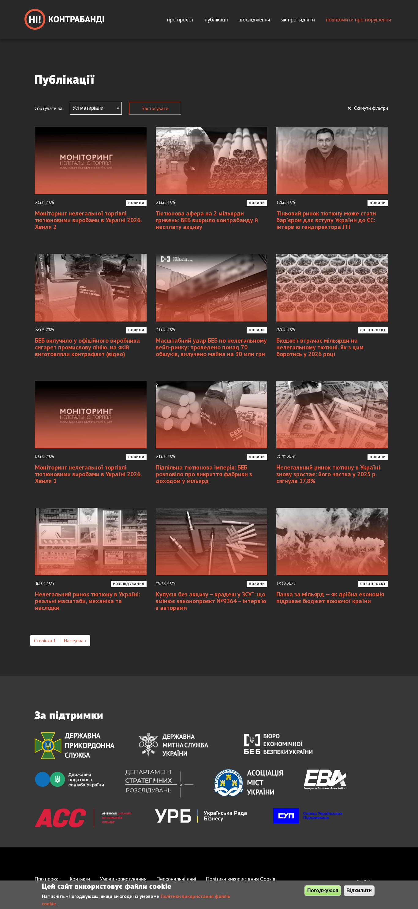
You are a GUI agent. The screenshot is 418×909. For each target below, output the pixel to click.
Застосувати (155, 108)
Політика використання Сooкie (240, 878)
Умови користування (123, 878)
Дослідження (254, 19)
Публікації (216, 19)
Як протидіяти (298, 19)
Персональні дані (176, 878)
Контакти (80, 878)
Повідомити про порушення (358, 19)
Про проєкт (180, 19)
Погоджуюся (322, 890)
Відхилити (359, 890)
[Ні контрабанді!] (64, 19)
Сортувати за (48, 108)
